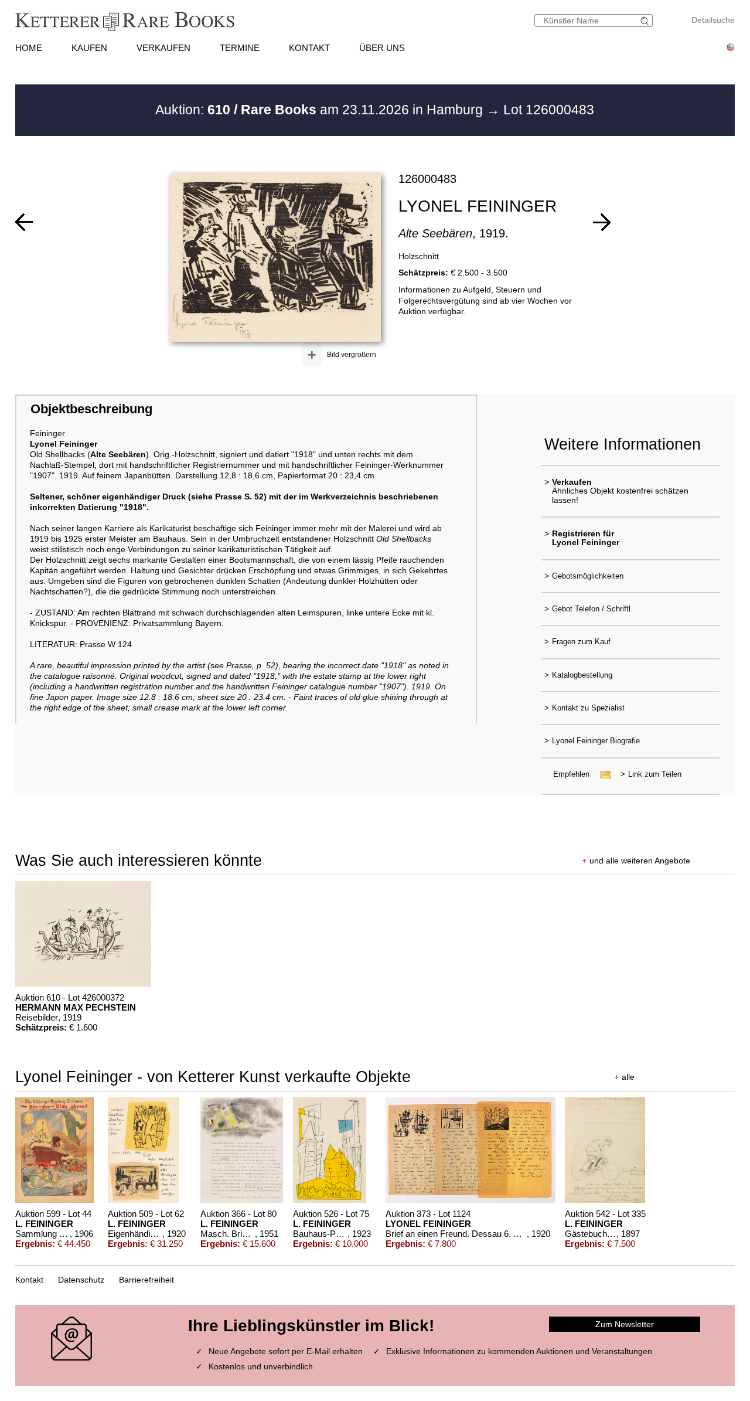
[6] (24, 222)
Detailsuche (713, 20)
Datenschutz (81, 1279)
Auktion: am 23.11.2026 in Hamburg (320, 109)
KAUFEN (89, 48)
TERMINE (240, 48)
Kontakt (29, 1279)
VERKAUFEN (163, 48)
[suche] (646, 20)
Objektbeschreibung (91, 409)
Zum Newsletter (624, 1324)
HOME (28, 48)
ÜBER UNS (382, 48)
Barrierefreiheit (146, 1279)
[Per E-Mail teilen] (602, 774)
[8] (602, 222)
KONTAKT (309, 48)
